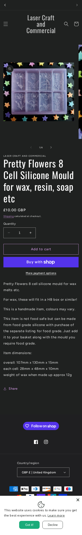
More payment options (41, 273)
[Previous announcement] (5, 5)
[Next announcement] (77, 5)
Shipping (8, 216)
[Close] (78, 500)
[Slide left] (31, 147)
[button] (6, 24)
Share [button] (13, 389)
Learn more (56, 515)
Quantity (9, 223)
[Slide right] (51, 147)
